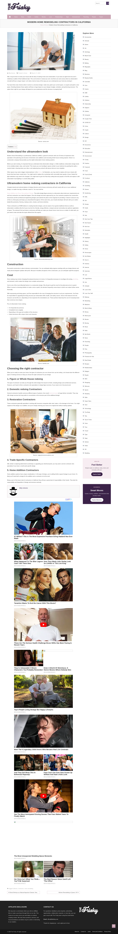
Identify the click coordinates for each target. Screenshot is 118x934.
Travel (101, 17)
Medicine (87, 304)
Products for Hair (89, 356)
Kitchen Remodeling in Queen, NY (68, 892)
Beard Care (88, 55)
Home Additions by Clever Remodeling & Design (20, 193)
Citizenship (88, 104)
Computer (87, 115)
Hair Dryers (88, 222)
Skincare (87, 386)
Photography (88, 352)
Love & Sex (88, 289)
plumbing (75, 279)
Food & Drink (88, 174)
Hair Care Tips (89, 219)
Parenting (86, 17)
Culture (87, 133)
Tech (86, 404)
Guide (86, 208)
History (87, 241)
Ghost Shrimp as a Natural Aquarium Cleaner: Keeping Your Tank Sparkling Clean (25, 892)
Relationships (59, 17)
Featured (87, 167)
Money (86, 312)
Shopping (87, 382)
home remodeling (29, 888)
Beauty (87, 59)
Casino (87, 89)
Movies (44, 17)
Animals (87, 40)
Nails (86, 330)
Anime (86, 44)
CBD (86, 92)
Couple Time (88, 118)
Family (86, 159)
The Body (87, 412)
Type (86, 434)
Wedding (87, 453)
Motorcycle (88, 315)
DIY (86, 141)
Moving (87, 323)
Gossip (87, 204)
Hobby (86, 245)
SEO (86, 378)
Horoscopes (88, 252)
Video (86, 445)
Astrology (87, 52)
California (15, 888)
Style (67, 17)
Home (16, 17)
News (22, 17)
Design (87, 137)
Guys (86, 211)
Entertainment (76, 17)
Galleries (87, 182)
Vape (86, 438)
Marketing (87, 300)
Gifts (86, 196)
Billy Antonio (12, 73)
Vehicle (87, 442)
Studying (87, 393)
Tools (86, 423)
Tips (86, 416)
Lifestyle (87, 286)
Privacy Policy (107, 931)
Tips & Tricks (88, 419)
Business (87, 74)
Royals (94, 17)
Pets (86, 349)
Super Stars (88, 401)
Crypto (86, 130)
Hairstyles (87, 230)
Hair (86, 215)
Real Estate (88, 360)
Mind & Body (88, 308)
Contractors (21, 888)
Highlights (87, 237)
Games (87, 189)
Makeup (87, 297)
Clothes (87, 111)
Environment (88, 156)
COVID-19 (87, 122)
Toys (86, 427)
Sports (86, 390)
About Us (77, 931)
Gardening (88, 193)
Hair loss (87, 226)
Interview (87, 271)
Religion (87, 371)
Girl (86, 200)
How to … (87, 260)
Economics (88, 144)
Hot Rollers (88, 256)
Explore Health (97, 474)
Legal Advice (88, 278)
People (87, 345)
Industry (87, 263)
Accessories (88, 37)
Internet (87, 267)
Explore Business (97, 500)
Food (86, 170)
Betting (87, 63)
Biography (87, 66)
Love (50, 17)
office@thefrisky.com (53, 919)
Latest (89, 931)
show (14, 146)
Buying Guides (89, 78)
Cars (86, 85)
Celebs (36, 17)
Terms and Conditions (97, 931)
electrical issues (53, 393)
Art (85, 48)
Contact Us (83, 931)
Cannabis (87, 81)
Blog (86, 70)
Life (86, 282)
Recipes (87, 364)
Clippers (87, 107)
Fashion (87, 163)
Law (86, 274)
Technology (88, 408)
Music (86, 326)
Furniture (87, 178)
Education (87, 148)
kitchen (40, 172)
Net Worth (87, 334)
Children (87, 100)
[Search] (107, 3)
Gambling (87, 185)
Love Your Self (89, 293)
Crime (86, 126)
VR (85, 449)
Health (29, 17)
